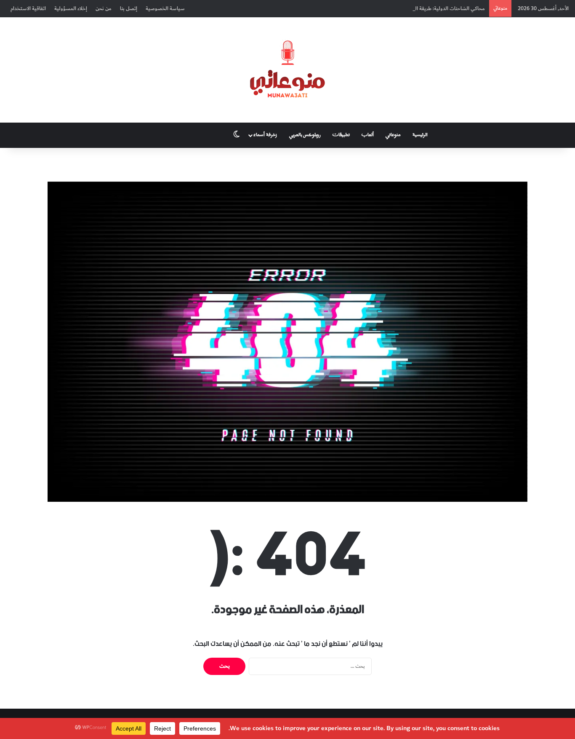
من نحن (104, 8)
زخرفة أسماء (265, 135)
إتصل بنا (128, 8)
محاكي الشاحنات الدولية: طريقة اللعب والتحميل (435, 8)
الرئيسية (420, 135)
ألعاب (368, 135)
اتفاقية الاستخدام (28, 8)
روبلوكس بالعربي (305, 135)
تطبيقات (341, 135)
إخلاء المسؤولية (70, 8)
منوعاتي (393, 135)
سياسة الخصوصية (165, 8)
